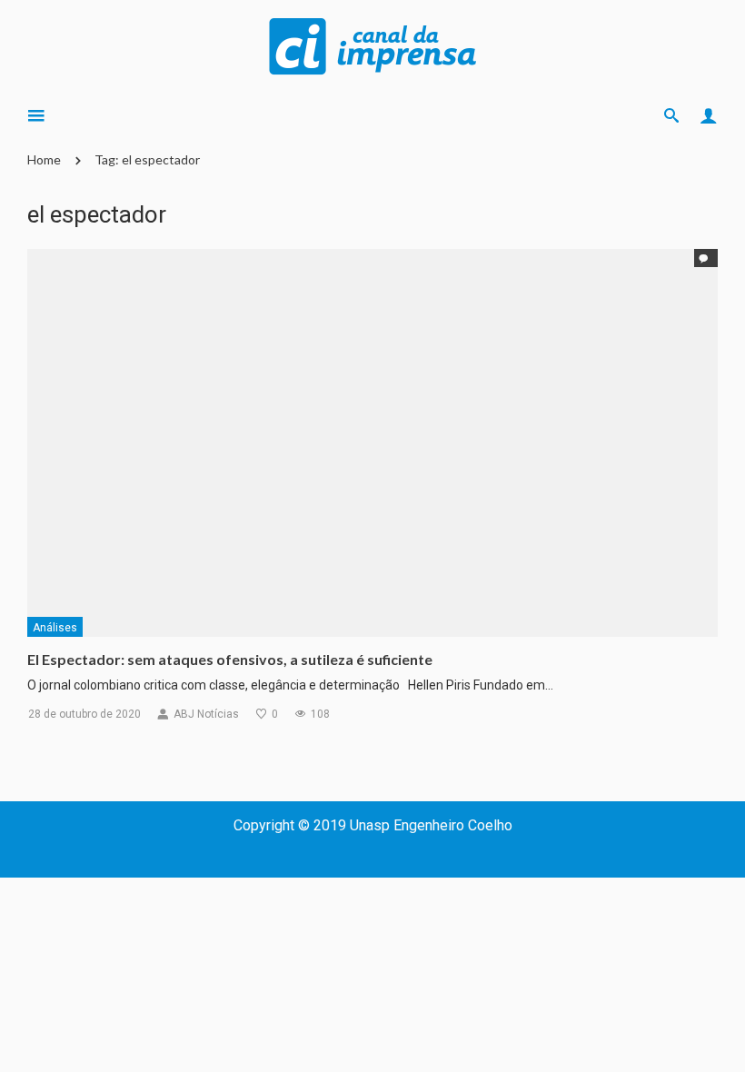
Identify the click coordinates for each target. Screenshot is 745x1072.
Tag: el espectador (147, 159)
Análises (55, 627)
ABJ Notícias (206, 714)
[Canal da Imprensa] (372, 44)
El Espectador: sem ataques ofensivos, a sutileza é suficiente (229, 659)
